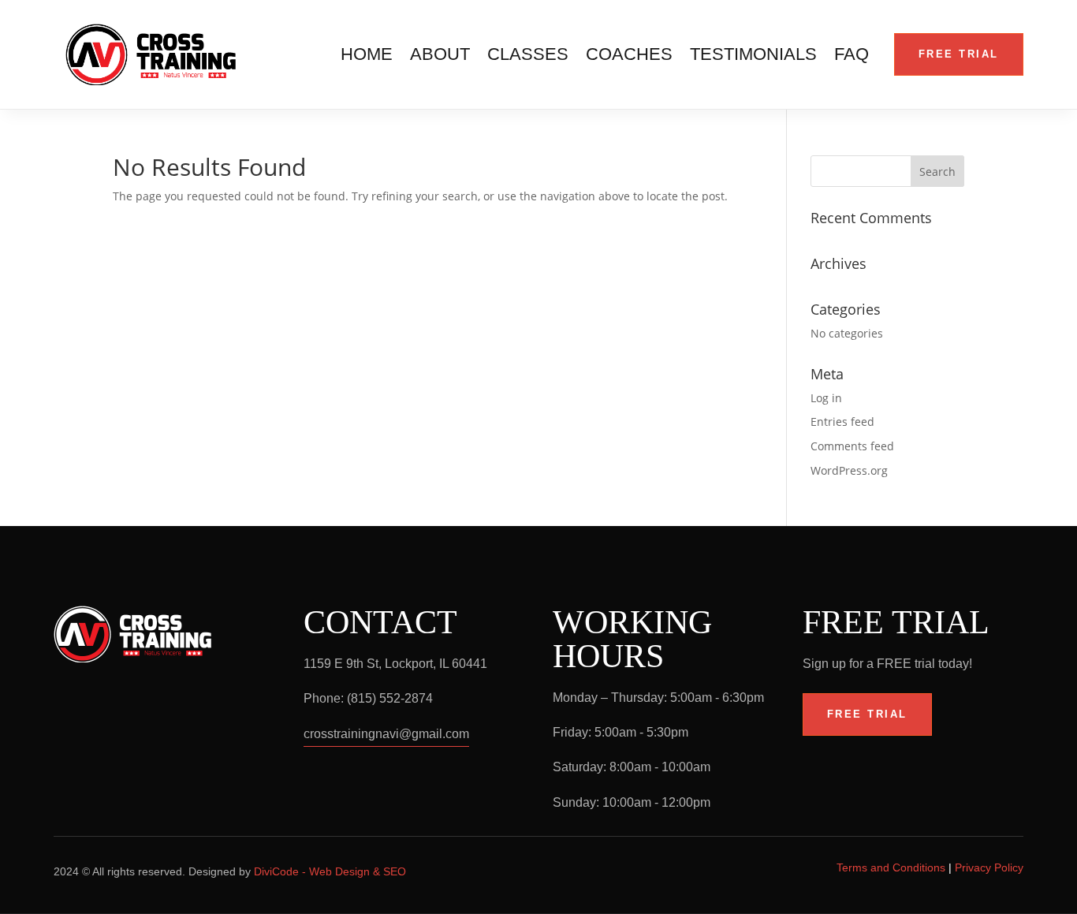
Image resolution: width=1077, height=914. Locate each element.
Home (367, 56)
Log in (826, 397)
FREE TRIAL (959, 54)
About (440, 56)
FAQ (851, 56)
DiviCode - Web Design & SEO (330, 871)
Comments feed (852, 445)
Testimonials (753, 56)
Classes (527, 56)
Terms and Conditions (891, 867)
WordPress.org (849, 470)
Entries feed (842, 421)
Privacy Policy (989, 867)
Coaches (629, 56)
